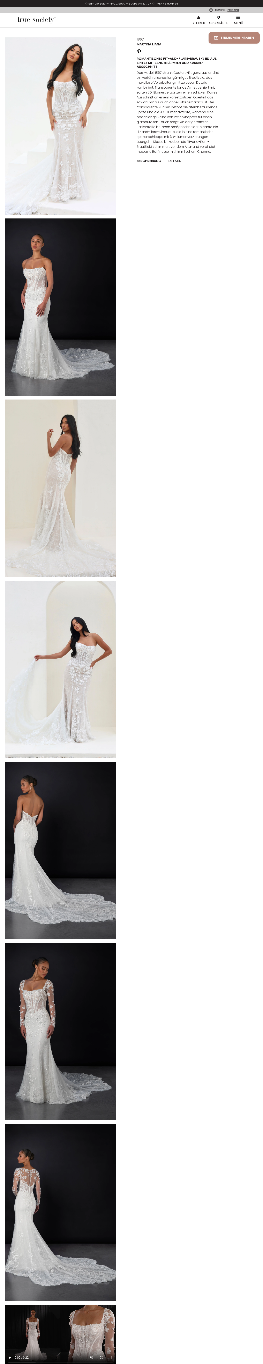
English (220, 10)
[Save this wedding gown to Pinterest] (139, 50)
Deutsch (233, 10)
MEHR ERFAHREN (167, 4)
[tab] (150, 160)
